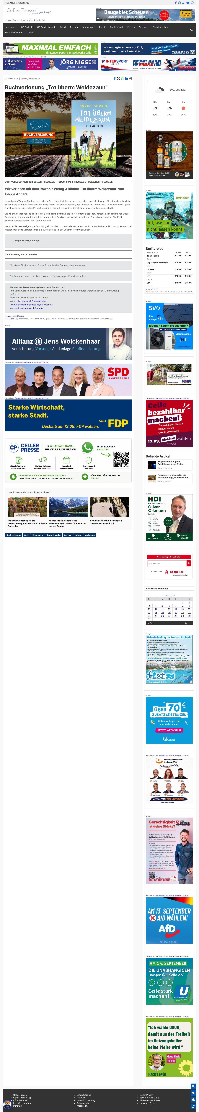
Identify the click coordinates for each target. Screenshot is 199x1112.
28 (175, 616)
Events (102, 27)
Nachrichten (11, 27)
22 (182, 612)
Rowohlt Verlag (54, 535)
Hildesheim (37, 535)
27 (169, 616)
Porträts (17, 1105)
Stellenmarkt (116, 27)
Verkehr (131, 27)
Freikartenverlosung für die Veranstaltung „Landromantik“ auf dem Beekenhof (27, 523)
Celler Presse (20, 1095)
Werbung (81, 1097)
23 (189, 612)
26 (162, 616)
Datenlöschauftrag (85, 1100)
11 (156, 609)
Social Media (159, 27)
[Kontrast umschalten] (193, 1100)
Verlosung (90, 535)
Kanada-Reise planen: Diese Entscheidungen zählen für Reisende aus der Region (67, 523)
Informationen (20, 1100)
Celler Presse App (22, 1097)
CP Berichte (27, 27)
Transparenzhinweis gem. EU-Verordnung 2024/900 (29, 57)
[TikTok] (183, 2)
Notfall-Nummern (13, 32)
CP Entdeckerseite (46, 27)
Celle (26, 535)
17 (149, 612)
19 (162, 612)
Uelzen (78, 535)
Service (143, 27)
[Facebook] (176, 2)
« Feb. (151, 623)
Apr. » (188, 623)
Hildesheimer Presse (150, 1100)
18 (156, 612)
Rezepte (74, 27)
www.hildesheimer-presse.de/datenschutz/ (31, 304)
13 (169, 609)
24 (149, 616)
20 (169, 612)
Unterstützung (83, 1095)
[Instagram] (179, 2)
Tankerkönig (155, 292)
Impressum (82, 1105)
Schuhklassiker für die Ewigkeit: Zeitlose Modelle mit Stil (106, 522)
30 (189, 616)
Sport (63, 27)
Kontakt (30, 32)
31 (149, 619)
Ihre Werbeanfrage (22, 1103)
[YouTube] (188, 2)
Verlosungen (89, 27)
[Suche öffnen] (191, 30)
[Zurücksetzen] (193, 1106)
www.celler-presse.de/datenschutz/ (28, 301)
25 (155, 616)
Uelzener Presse (148, 1103)
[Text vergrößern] (193, 1086)
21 (176, 612)
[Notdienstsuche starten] (189, 563)
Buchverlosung (13, 535)
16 (189, 609)
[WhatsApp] (192, 2)
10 (149, 609)
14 (176, 609)
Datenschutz (82, 1103)
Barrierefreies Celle (149, 1097)
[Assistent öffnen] (7, 1104)
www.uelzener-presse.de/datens (26, 308)
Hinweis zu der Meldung (14, 316)
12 (162, 609)
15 (182, 609)
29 (182, 616)
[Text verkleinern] (193, 1093)
